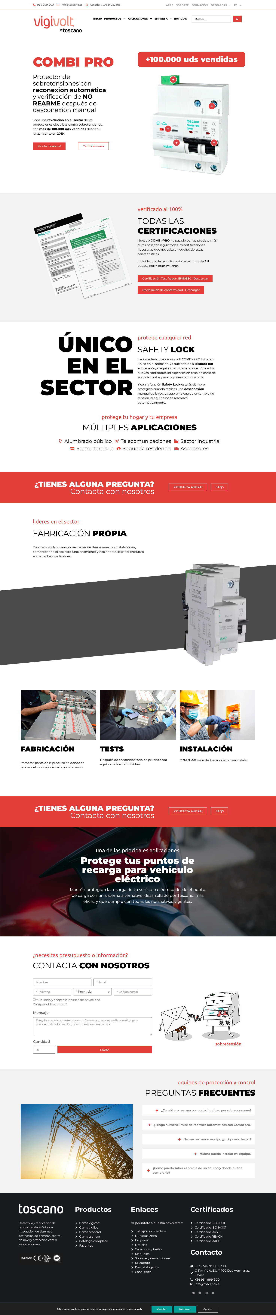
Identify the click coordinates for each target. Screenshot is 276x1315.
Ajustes (207, 1309)
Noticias (180, 18)
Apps (169, 5)
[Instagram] (206, 1293)
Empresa (161, 18)
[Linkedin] (193, 1293)
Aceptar (162, 1309)
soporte (182, 5)
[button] (198, 1110)
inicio (97, 18)
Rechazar (185, 1309)
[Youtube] (213, 1293)
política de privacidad (84, 1000)
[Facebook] (200, 1293)
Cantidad (41, 1041)
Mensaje (41, 1012)
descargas (219, 5)
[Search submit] (237, 19)
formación (200, 5)
